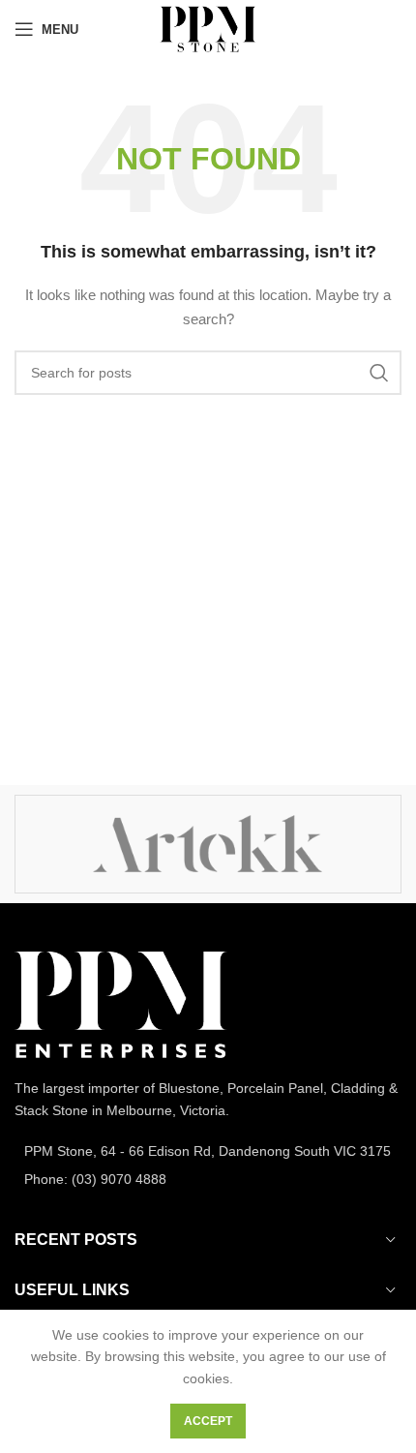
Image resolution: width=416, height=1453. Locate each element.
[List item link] (208, 1151)
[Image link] (121, 1004)
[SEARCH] (379, 372)
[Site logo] (207, 28)
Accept (208, 1421)
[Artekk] (207, 844)
